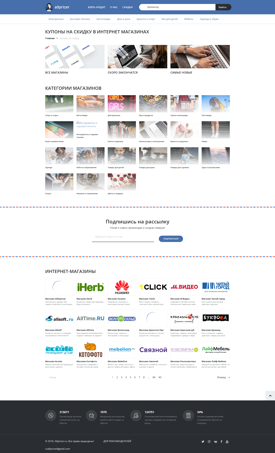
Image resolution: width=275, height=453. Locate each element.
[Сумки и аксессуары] (184, 104)
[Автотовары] (91, 104)
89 (154, 377)
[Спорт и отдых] (59, 104)
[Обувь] (216, 130)
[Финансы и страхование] (91, 182)
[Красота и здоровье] (184, 130)
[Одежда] (59, 156)
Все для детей (170, 18)
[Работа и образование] (91, 156)
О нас (114, 7)
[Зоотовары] (216, 104)
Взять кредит (96, 7)
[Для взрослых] (122, 104)
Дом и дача (123, 18)
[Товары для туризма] (184, 156)
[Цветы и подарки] (122, 182)
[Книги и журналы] (122, 130)
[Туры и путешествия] (216, 156)
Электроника (55, 18)
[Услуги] (59, 182)
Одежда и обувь (209, 18)
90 (160, 377)
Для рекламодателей (117, 441)
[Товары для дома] (153, 156)
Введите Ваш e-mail (109, 236)
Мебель (188, 18)
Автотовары (103, 18)
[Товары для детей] (122, 156)
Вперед (221, 377)
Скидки (127, 7)
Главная (50, 38)
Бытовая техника (80, 18)
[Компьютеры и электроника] (153, 130)
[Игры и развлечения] (59, 130)
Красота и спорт (146, 18)
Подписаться (170, 239)
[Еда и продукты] (153, 104)
